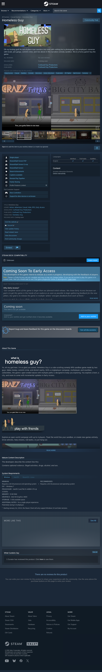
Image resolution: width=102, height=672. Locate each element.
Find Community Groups (13, 239)
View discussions (11, 235)
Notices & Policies (53, 624)
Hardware (31, 624)
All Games (5, 17)
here (41, 559)
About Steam (9, 616)
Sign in (4, 147)
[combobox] (75, 10)
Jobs (29, 620)
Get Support (72, 624)
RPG (33, 207)
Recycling (31, 628)
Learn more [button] (92, 260)
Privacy (49, 616)
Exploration (59, 73)
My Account (72, 628)
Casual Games (16, 17)
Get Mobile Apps (74, 620)
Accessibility (51, 620)
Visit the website (11, 222)
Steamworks (9, 624)
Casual (17, 73)
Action (12, 207)
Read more (94, 298)
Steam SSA (9, 620)
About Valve (32, 616)
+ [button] (90, 73)
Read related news (11, 232)
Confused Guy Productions (48, 65)
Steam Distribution (11, 628)
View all (95, 552)
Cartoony (85, 73)
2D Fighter (68, 73)
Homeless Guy (18, 215)
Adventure (38, 73)
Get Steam (72, 616)
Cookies (49, 628)
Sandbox (23, 73)
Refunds (49, 633)
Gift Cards (8, 633)
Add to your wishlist (88, 316)
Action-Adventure (49, 73)
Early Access (9, 73)
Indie (29, 207)
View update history (12, 229)
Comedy (30, 73)
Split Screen (76, 73)
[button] (5, 10)
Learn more (72, 279)
